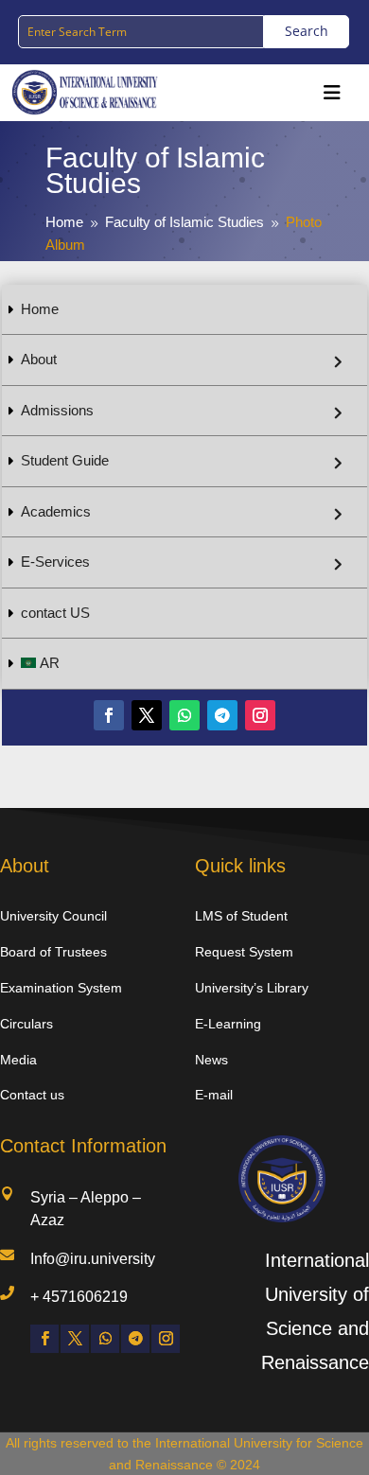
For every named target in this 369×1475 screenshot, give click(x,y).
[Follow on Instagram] (260, 715)
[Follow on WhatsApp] (184, 715)
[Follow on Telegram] (222, 715)
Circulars (26, 1023)
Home (40, 309)
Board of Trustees (53, 951)
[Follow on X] (147, 715)
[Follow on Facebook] (109, 715)
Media (18, 1059)
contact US (55, 613)
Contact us (32, 1094)
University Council (53, 915)
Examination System (61, 987)
